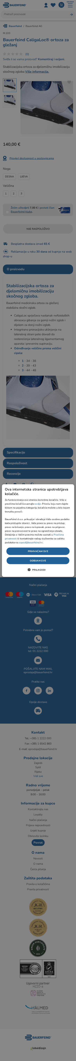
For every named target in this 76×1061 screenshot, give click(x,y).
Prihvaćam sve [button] (38, 551)
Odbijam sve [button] (38, 560)
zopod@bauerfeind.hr (30, 542)
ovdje (38, 503)
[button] (37, 569)
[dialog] (38, 530)
